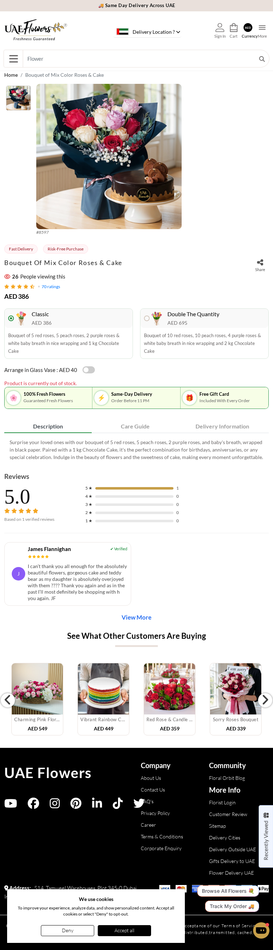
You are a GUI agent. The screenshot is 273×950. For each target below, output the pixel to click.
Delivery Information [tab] (222, 426)
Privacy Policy (155, 813)
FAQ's (147, 801)
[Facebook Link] (33, 806)
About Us (151, 778)
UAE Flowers (48, 772)
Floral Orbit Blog (227, 778)
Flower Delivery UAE (231, 873)
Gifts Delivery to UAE (232, 861)
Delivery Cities (224, 838)
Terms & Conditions (162, 836)
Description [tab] (48, 426)
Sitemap (217, 826)
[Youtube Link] (10, 806)
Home (11, 75)
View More (136, 617)
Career (148, 825)
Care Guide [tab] (135, 426)
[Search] (262, 59)
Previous (8, 700)
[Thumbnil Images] (18, 100)
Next (265, 700)
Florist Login (222, 802)
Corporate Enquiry (161, 848)
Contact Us (153, 790)
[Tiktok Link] (118, 806)
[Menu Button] (13, 59)
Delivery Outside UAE (232, 849)
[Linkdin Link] (97, 806)
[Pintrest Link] (75, 806)
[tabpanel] (136, 449)
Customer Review (228, 814)
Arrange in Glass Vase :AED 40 (40, 370)
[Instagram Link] (55, 806)
